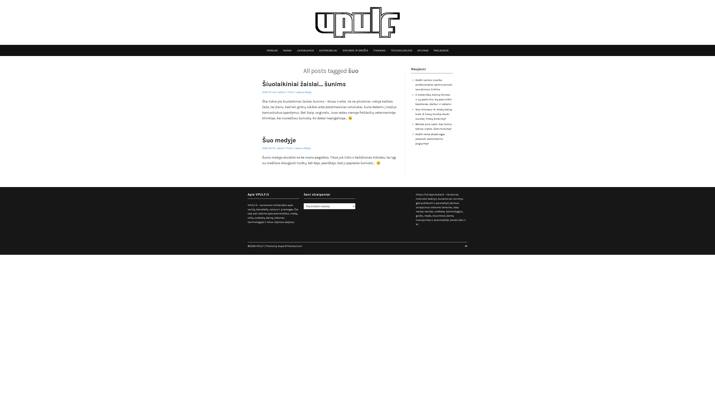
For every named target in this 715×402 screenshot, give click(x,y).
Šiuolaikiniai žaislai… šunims (304, 84)
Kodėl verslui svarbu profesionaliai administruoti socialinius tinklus (433, 84)
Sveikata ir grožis (355, 50)
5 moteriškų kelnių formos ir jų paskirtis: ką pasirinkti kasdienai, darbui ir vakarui (433, 99)
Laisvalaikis (305, 50)
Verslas (272, 50)
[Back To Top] (466, 246)
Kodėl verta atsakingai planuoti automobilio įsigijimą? (430, 139)
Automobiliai (328, 50)
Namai (287, 50)
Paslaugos (441, 50)
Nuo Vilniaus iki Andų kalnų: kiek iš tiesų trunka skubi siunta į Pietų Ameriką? (433, 114)
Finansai (379, 50)
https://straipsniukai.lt (430, 194)
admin (282, 92)
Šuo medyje (279, 140)
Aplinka (422, 50)
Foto (290, 92)
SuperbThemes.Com (290, 246)
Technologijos (401, 50)
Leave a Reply (304, 92)
